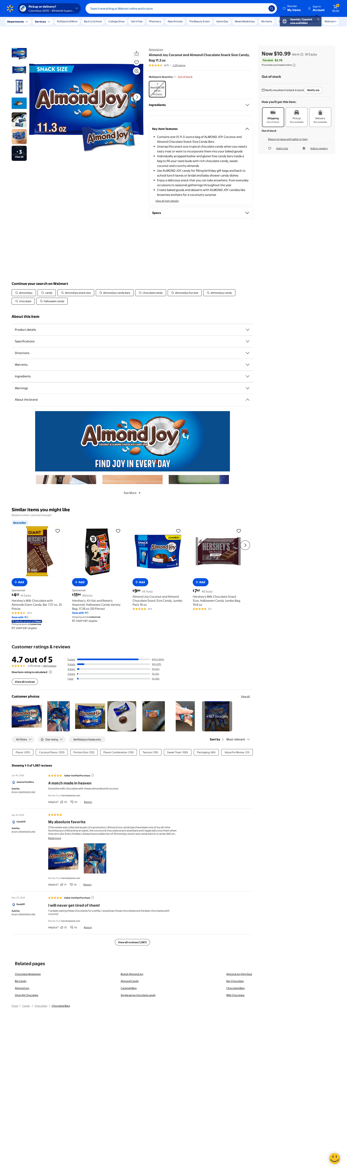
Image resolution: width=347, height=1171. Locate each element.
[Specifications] (247, 341)
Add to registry (319, 148)
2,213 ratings (179, 65)
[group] (167, 65)
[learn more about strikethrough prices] (301, 54)
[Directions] (247, 353)
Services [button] (40, 21)
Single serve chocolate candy (138, 995)
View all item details (167, 200)
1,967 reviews (49, 665)
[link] (217, 716)
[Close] (74, 21)
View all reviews (25, 681)
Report (88, 802)
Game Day (222, 21)
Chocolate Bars (235, 988)
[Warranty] (247, 364)
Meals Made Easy (245, 21)
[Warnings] (247, 388)
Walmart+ (331, 21)
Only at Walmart (288, 21)
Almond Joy (156, 49)
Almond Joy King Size (239, 974)
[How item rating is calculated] (50, 672)
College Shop (116, 21)
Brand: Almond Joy (132, 974)
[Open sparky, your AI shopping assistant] (335, 1159)
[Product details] (247, 329)
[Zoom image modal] (136, 71)
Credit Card (311, 21)
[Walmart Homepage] (10, 8)
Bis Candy (21, 981)
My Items (266, 21)
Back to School (93, 21)
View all (245, 696)
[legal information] (294, 65)
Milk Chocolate (235, 995)
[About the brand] (247, 399)
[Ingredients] (247, 105)
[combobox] (181, 8)
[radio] (157, 89)
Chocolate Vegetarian (28, 974)
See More (130, 493)
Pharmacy (155, 21)
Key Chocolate (235, 981)
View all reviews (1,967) (132, 942)
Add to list (282, 148)
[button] (292, 8)
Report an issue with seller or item (288, 139)
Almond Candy (130, 981)
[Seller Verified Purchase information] (92, 775)
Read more (54, 838)
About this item (25, 316)
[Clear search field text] (262, 8)
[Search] (271, 8)
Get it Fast (137, 21)
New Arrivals (175, 21)
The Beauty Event (199, 21)
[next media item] (137, 97)
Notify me (313, 90)
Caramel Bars (129, 988)
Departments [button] (15, 21)
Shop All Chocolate (26, 995)
